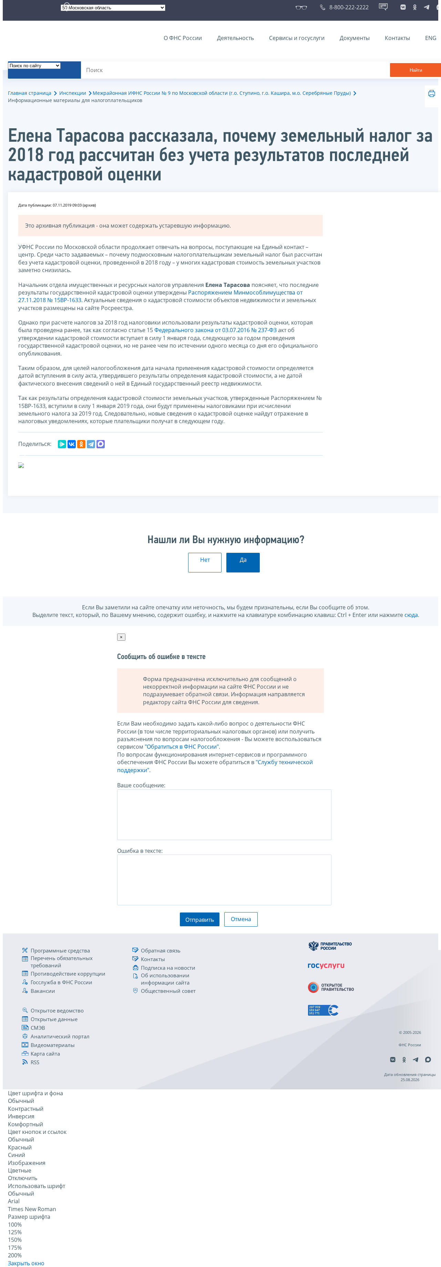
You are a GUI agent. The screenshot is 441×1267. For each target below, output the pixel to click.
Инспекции (72, 93)
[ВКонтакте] (72, 444)
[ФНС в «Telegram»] (426, 7)
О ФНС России (183, 38)
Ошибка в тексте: (140, 851)
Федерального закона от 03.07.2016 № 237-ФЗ (215, 330)
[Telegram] (91, 444)
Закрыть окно (26, 1263)
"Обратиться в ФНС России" (182, 746)
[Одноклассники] (81, 444)
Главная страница (29, 93)
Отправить (199, 920)
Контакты (397, 38)
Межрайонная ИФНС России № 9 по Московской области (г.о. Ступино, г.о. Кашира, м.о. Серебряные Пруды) (222, 93)
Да (243, 559)
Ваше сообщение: (141, 785)
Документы (355, 38)
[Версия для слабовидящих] (303, 7)
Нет (205, 559)
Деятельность (235, 38)
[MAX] (100, 444)
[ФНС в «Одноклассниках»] (415, 7)
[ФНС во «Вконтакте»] (403, 7)
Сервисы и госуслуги (297, 38)
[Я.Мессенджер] (62, 444)
